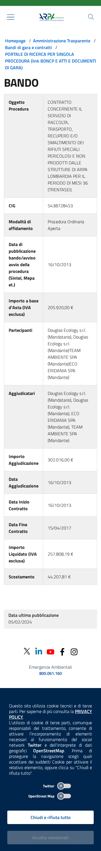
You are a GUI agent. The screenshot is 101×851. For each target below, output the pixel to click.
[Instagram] (74, 651)
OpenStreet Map (41, 796)
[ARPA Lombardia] (50, 17)
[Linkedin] (38, 651)
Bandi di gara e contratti (28, 47)
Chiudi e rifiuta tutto (50, 817)
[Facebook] (62, 651)
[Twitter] (26, 651)
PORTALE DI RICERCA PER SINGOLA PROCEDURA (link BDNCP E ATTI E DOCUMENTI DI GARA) (50, 61)
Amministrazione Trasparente (61, 40)
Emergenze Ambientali (50, 667)
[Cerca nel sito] (91, 16)
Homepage (15, 40)
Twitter (49, 786)
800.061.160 (50, 673)
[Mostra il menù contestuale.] (10, 17)
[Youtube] (50, 651)
